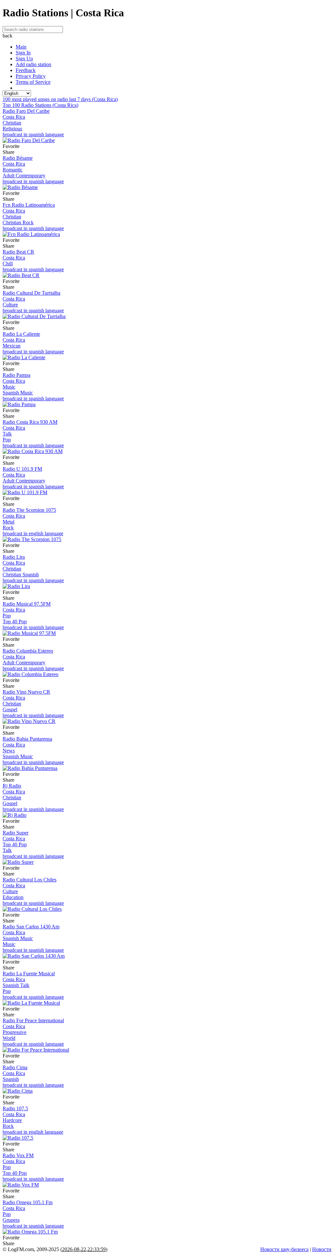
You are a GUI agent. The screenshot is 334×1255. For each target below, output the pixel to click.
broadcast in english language (33, 533)
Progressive (14, 1032)
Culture (10, 304)
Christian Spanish (21, 574)
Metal (8, 521)
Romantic (13, 169)
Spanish (11, 1079)
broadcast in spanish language (33, 134)
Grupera (11, 1220)
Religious (12, 128)
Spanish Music (18, 392)
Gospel (10, 709)
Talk (7, 433)
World (9, 1038)
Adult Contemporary (24, 175)
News (9, 750)
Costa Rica (14, 117)
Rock (8, 527)
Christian (12, 123)
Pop (7, 439)
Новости (321, 1249)
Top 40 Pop (15, 621)
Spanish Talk (16, 985)
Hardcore (12, 1120)
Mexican (12, 345)
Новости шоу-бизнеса (284, 1249)
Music (9, 387)
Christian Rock (18, 222)
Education (13, 897)
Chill (8, 263)
